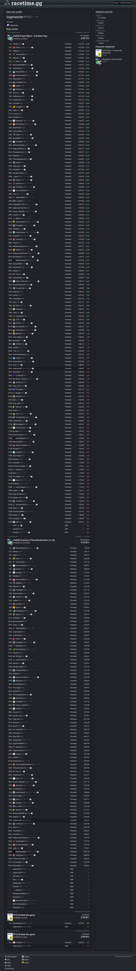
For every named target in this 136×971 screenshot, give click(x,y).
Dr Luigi (10, 22)
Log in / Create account (122, 3)
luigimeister (13, 25)
